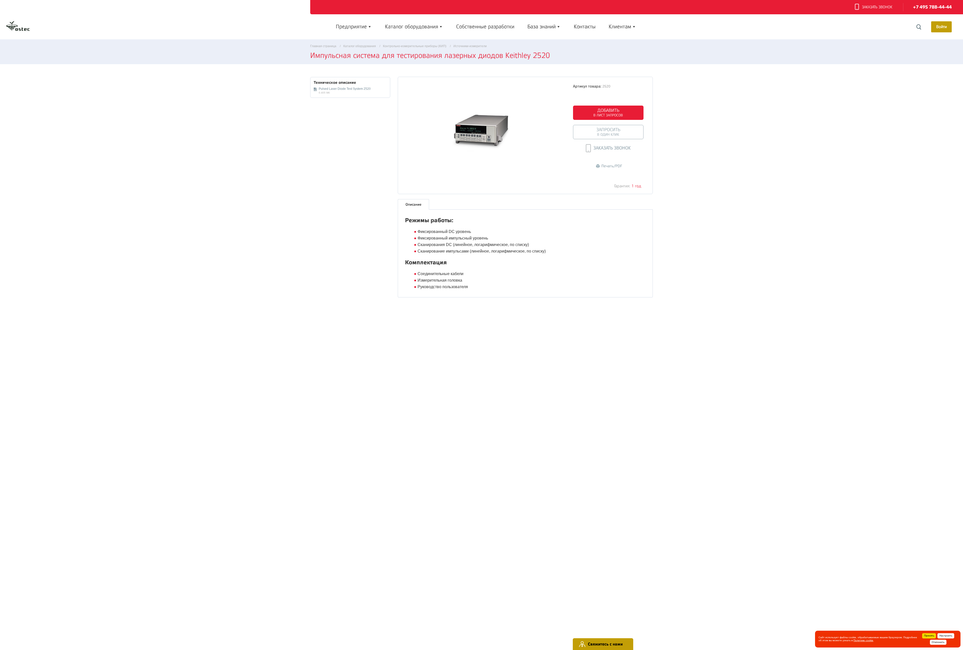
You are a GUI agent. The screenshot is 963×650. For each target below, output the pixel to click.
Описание (413, 204)
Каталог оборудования (411, 27)
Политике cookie (863, 640)
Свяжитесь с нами (605, 644)
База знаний (541, 27)
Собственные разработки (485, 27)
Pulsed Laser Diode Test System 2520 (345, 89)
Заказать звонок (877, 7)
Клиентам (620, 27)
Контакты (585, 27)
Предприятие (351, 27)
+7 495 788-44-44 (932, 7)
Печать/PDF (611, 166)
